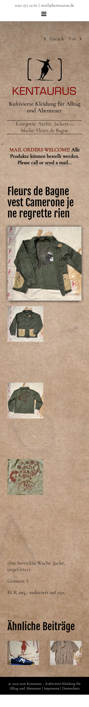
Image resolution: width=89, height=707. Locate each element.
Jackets (61, 124)
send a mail (56, 162)
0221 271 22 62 (26, 5)
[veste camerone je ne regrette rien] (44, 229)
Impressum (51, 688)
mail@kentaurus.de (57, 5)
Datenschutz (71, 688)
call (34, 162)
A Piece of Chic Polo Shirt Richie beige (65, 641)
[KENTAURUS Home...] (44, 61)
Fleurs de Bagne (52, 130)
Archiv (45, 124)
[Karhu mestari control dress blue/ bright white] (23, 653)
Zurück (56, 39)
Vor (72, 39)
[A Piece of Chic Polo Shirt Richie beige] (66, 653)
